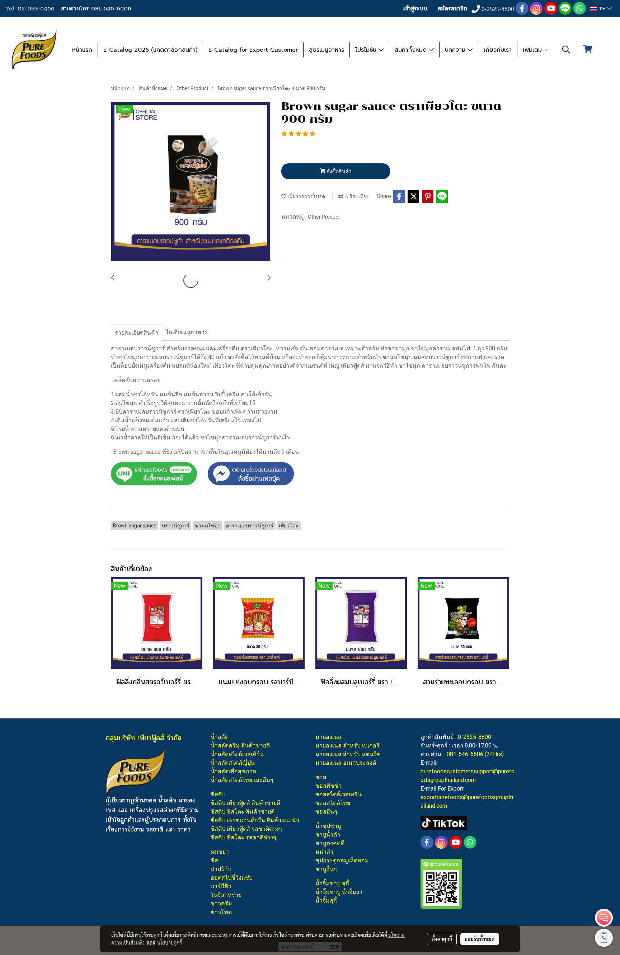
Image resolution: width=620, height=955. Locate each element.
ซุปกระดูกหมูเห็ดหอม (342, 860)
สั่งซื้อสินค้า (338, 171)
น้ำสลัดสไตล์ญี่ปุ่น (233, 762)
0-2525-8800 (474, 736)
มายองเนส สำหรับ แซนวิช (348, 754)
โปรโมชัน (367, 50)
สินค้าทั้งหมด (412, 50)
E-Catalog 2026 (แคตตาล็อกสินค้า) (150, 50)
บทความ (456, 50)
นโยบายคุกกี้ (169, 942)
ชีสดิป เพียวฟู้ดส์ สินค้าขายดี (245, 803)
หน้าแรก (82, 50)
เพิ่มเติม (533, 50)
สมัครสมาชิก (452, 8)
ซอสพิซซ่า (328, 785)
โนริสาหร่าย (226, 894)
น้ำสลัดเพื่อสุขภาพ (234, 771)
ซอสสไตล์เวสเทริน (338, 794)
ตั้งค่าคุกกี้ (442, 939)
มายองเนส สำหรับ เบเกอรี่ (347, 745)
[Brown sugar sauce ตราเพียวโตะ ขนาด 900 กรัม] (190, 182)
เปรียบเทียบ (356, 196)
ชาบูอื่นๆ (326, 869)
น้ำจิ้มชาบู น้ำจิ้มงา (338, 892)
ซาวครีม (221, 903)
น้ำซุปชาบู (328, 826)
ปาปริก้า (221, 869)
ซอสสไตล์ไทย (332, 803)
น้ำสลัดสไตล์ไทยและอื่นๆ (242, 780)
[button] (566, 49)
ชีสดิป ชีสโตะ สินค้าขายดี (242, 811)
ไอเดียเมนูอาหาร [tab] (187, 332)
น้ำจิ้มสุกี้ (326, 900)
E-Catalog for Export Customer (253, 50)
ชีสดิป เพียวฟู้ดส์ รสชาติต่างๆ (246, 828)
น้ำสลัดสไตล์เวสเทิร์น (237, 754)
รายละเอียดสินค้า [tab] (136, 332)
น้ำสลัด (220, 736)
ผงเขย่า (220, 851)
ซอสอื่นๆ (326, 811)
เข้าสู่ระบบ (415, 8)
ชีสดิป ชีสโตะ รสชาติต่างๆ (243, 837)
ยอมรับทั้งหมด (480, 939)
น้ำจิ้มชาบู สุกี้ (332, 883)
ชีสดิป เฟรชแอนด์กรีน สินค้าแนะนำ (255, 820)
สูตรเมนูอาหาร (326, 50)
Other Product (324, 217)
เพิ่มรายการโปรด (305, 196)
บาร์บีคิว (221, 886)
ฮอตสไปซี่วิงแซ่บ (232, 877)
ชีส (214, 860)
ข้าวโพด (221, 912)
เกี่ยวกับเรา (498, 50)
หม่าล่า (324, 851)
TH (602, 8)
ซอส (321, 777)
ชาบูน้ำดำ (327, 834)
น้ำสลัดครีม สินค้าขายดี (240, 745)
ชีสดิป (218, 794)
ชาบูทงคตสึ (329, 843)
